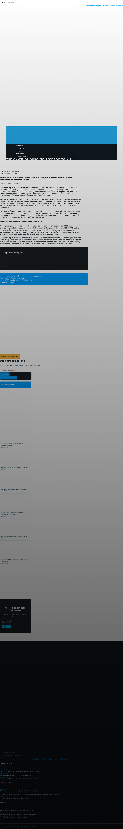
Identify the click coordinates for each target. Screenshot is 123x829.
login (17, 365)
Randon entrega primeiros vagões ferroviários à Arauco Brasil (19, 791)
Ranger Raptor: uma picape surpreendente (13, 818)
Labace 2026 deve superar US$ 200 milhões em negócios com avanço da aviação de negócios (30, 794)
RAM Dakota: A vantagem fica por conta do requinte (16, 810)
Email (4, 622)
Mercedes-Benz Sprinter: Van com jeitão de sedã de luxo (18, 814)
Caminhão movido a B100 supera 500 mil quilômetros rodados (19, 771)
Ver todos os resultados (9, 378)
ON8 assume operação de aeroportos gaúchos (15, 798)
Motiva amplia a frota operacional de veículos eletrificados (18, 779)
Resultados (5, 374)
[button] (44, 257)
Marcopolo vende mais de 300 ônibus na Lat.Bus (14, 467)
